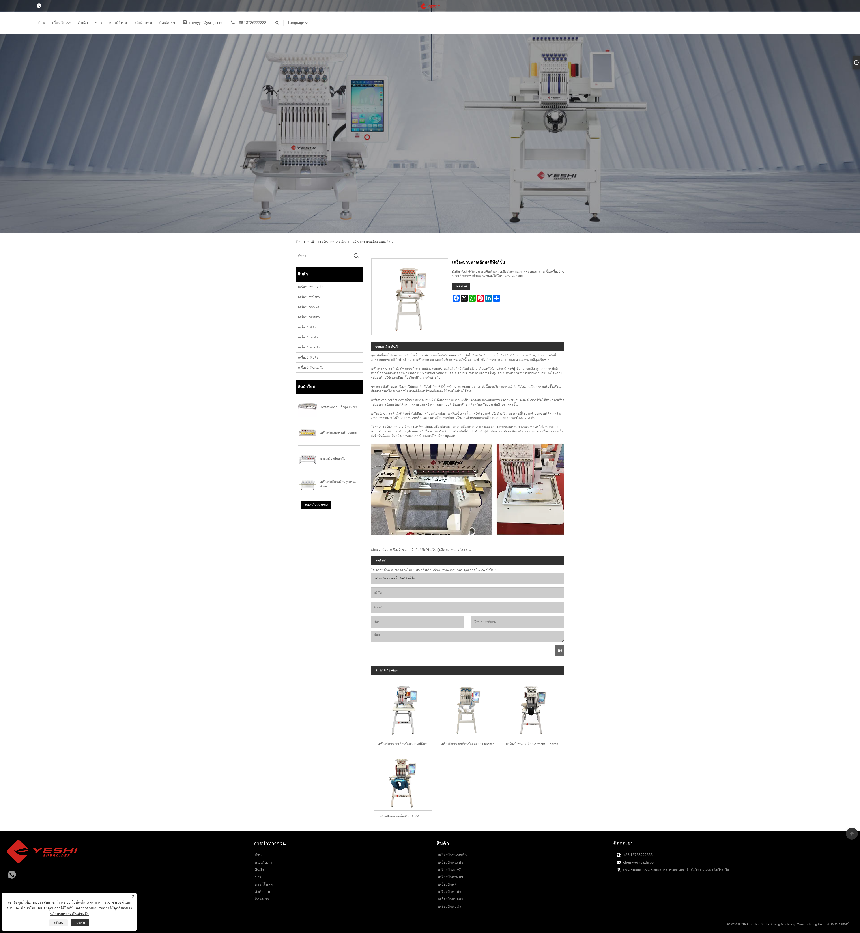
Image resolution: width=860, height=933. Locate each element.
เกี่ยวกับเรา (263, 862)
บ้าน (299, 242)
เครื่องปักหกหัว (308, 337)
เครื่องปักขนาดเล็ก (333, 242)
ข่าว (258, 877)
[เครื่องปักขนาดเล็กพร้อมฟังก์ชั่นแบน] (403, 780)
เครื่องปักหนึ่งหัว (309, 297)
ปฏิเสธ (58, 922)
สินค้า (311, 242)
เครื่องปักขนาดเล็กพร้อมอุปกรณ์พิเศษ (403, 744)
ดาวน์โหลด (264, 884)
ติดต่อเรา (262, 899)
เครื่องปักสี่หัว (307, 327)
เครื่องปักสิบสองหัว (310, 367)
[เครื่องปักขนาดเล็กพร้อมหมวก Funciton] (467, 707)
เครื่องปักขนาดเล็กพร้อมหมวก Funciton (467, 744)
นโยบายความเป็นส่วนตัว (69, 914)
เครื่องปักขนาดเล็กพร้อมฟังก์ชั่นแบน (403, 816)
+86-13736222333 (251, 23)
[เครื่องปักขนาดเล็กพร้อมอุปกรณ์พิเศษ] (403, 707)
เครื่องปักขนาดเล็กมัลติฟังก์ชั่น (372, 242)
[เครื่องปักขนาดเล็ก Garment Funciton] (532, 707)
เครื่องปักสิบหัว (308, 357)
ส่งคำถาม (461, 286)
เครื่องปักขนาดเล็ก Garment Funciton (532, 744)
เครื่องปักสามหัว (309, 317)
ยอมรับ (80, 922)
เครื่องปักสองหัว (308, 307)
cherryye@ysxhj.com (205, 23)
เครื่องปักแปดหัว (309, 347)
